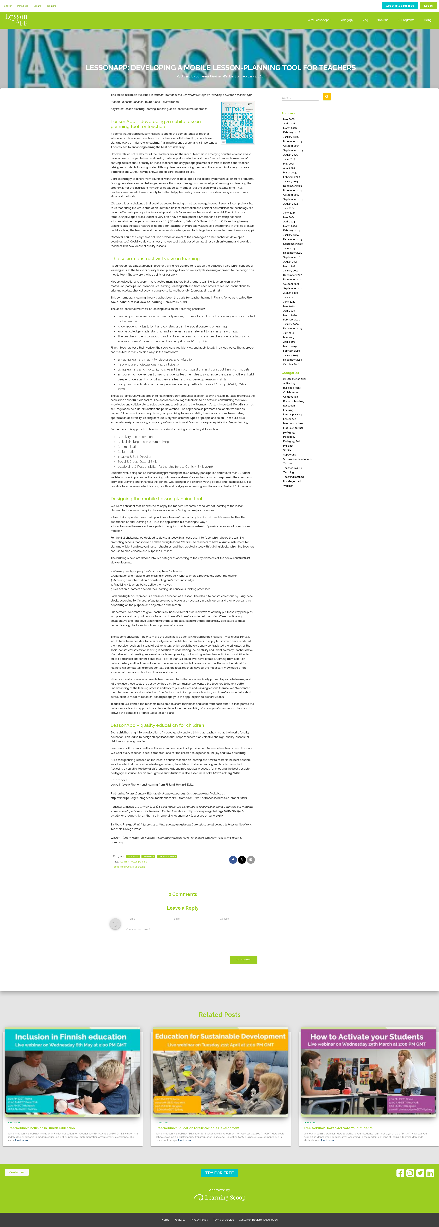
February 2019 (291, 350)
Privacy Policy (199, 1219)
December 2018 (292, 359)
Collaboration (291, 392)
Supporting (289, 454)
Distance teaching (293, 401)
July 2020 (288, 297)
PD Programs (405, 20)
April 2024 (289, 221)
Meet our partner (293, 423)
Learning (288, 410)
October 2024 (291, 194)
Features (179, 1219)
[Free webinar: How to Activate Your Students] (368, 1071)
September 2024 (293, 199)
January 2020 (291, 324)
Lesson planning (292, 414)
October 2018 (291, 364)
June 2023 (289, 248)
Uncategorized (292, 481)
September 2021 (293, 257)
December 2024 (292, 186)
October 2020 (291, 284)
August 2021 (290, 261)
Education (133, 856)
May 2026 (289, 119)
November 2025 (292, 141)
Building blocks (292, 387)
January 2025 (291, 181)
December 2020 (292, 275)
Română (52, 5)
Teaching (288, 472)
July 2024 (288, 208)
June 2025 (289, 159)
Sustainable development (298, 459)
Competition (290, 396)
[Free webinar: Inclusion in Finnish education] (72, 1071)
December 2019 (292, 328)
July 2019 (288, 333)
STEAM (287, 450)
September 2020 (293, 288)
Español (37, 5)
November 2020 (292, 279)
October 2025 (291, 145)
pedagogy (289, 432)
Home (165, 1219)
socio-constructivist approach (129, 866)
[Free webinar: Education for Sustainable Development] (220, 1071)
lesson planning (139, 861)
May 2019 (288, 337)
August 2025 (290, 154)
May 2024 (289, 217)
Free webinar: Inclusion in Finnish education (41, 1128)
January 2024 (291, 235)
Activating (289, 383)
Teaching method (293, 477)
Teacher (288, 463)
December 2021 (292, 252)
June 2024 (289, 212)
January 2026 (291, 137)
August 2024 (290, 203)
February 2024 (291, 230)
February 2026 (291, 132)
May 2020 (289, 306)
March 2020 (290, 315)
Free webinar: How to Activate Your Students (338, 1128)
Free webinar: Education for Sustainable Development (198, 1128)
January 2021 (290, 270)
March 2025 (290, 172)
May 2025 (288, 163)
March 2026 (290, 128)
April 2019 (289, 342)
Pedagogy (346, 20)
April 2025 (289, 168)
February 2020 (291, 319)
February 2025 (291, 177)
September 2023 (293, 243)
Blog (365, 20)
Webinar (288, 485)
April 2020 (289, 310)
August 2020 (290, 292)
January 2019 (291, 355)
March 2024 (290, 226)
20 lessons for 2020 (294, 379)
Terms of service (223, 1219)
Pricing (427, 20)
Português (22, 5)
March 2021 (289, 266)
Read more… (22, 1140)
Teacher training (167, 856)
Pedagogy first (291, 441)
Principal (288, 445)
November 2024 (292, 190)
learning (124, 861)
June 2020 (289, 301)
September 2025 (293, 150)
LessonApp (148, 856)
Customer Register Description (258, 1219)
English (8, 5)
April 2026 (289, 123)
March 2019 (290, 346)
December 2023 (292, 239)
